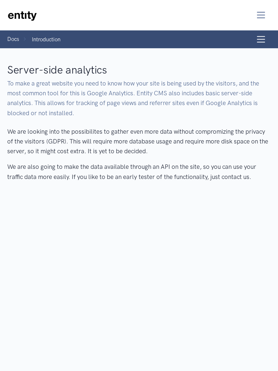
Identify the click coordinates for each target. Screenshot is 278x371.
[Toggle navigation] (261, 15)
